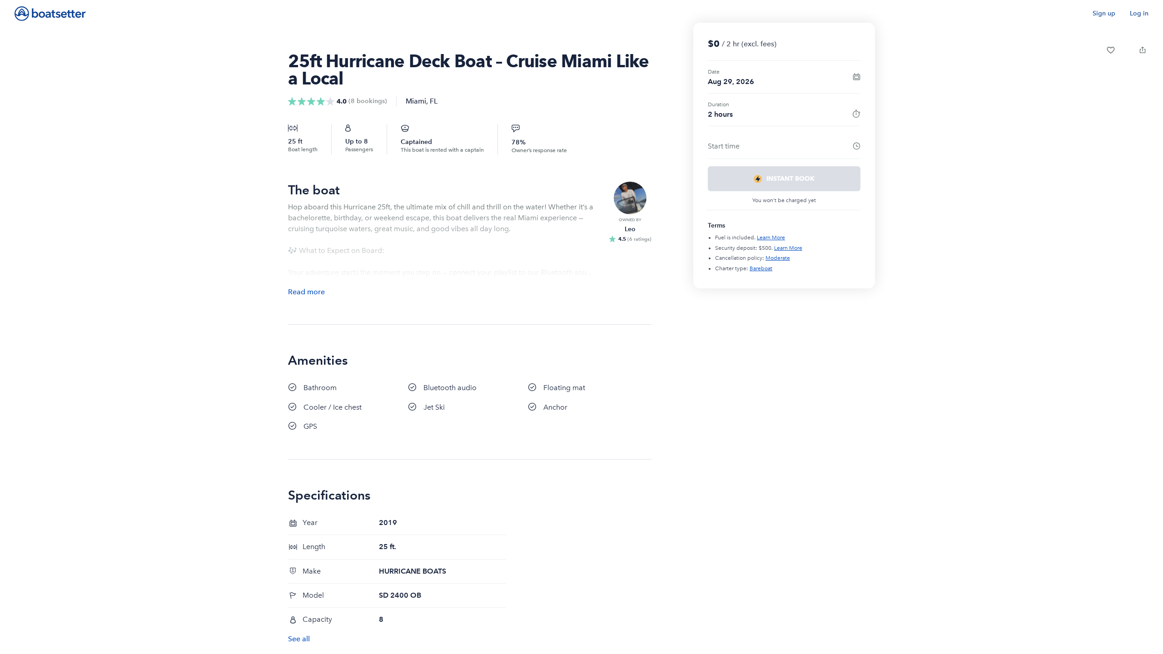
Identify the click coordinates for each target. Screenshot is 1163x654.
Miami (416, 101)
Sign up (1104, 13)
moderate (777, 258)
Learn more (771, 237)
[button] (1110, 50)
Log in (1139, 13)
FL (433, 101)
